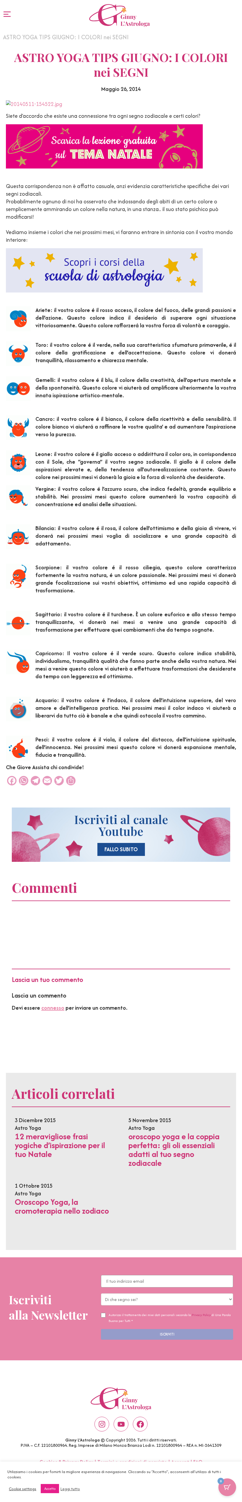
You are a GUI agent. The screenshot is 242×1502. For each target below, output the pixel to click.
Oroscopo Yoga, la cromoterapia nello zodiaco (62, 1206)
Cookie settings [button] (22, 1488)
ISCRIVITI (167, 1334)
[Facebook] (140, 1424)
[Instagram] (101, 1424)
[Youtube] (121, 1424)
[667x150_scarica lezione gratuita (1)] (104, 167)
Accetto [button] (49, 1488)
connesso (52, 1008)
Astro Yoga (28, 1128)
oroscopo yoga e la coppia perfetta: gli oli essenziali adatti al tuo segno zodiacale (174, 1149)
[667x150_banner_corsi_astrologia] (104, 291)
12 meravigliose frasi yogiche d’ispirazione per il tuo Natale (60, 1145)
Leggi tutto (70, 1488)
